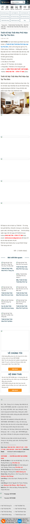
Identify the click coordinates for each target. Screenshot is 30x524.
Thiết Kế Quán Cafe (15, 20)
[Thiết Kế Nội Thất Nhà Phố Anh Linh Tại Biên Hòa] (22, 290)
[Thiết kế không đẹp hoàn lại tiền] (5, 3)
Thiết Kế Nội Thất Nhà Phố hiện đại (17, 44)
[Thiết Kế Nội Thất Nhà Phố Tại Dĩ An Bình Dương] (22, 303)
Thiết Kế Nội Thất (7, 519)
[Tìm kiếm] (23, 2)
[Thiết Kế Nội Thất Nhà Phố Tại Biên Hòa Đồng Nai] (7, 316)
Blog (25, 20)
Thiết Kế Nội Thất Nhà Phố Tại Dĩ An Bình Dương (22, 308)
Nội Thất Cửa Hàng (15, 16)
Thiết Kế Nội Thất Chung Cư (8, 521)
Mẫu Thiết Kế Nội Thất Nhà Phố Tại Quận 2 (21, 282)
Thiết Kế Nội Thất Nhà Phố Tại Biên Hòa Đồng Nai (6, 321)
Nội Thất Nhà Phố (24, 13)
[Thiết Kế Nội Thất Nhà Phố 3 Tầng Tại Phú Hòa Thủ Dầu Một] (7, 266)
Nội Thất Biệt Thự (14, 13)
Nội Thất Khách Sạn (25, 16)
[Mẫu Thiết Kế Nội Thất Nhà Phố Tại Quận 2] (22, 277)
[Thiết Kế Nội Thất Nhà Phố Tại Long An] (22, 264)
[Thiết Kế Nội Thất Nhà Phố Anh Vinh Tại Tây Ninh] (7, 290)
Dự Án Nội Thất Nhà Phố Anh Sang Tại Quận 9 (7, 308)
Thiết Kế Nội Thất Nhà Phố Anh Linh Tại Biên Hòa (22, 295)
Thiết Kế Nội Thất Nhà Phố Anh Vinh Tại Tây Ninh (7, 295)
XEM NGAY (15, 369)
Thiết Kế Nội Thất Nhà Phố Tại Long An (22, 269)
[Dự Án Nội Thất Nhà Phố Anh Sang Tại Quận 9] (7, 303)
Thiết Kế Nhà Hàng (5, 20)
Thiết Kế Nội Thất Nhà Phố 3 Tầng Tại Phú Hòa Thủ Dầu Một (7, 271)
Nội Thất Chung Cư (5, 13)
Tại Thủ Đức (4, 47)
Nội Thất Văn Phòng (5, 16)
